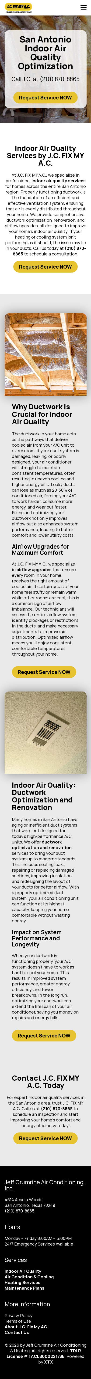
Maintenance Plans (24, 1288)
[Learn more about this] (46, 354)
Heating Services (22, 1282)
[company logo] (24, 8)
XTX (48, 1362)
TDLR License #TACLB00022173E (44, 1353)
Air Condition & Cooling (29, 1277)
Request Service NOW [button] (45, 97)
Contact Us (17, 1332)
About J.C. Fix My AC (26, 1327)
